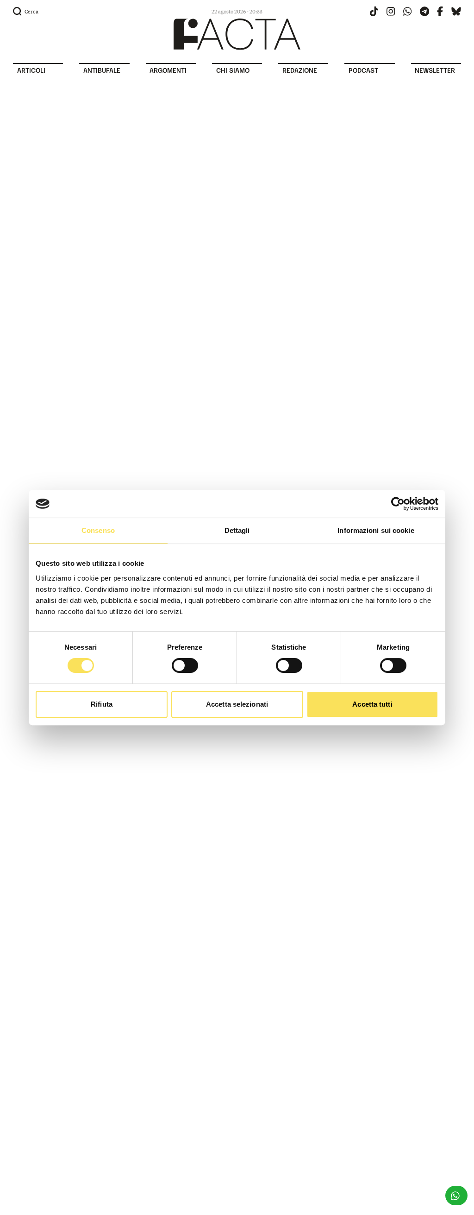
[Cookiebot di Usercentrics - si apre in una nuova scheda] (397, 504)
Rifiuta (101, 704)
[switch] (185, 665)
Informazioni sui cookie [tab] (375, 530)
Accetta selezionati (237, 704)
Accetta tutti (372, 704)
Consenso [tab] (98, 530)
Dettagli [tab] (237, 530)
